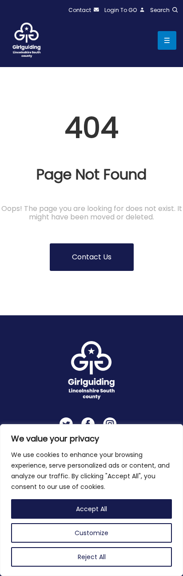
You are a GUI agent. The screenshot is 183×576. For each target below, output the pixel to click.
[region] (91, 500)
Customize (91, 532)
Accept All (91, 508)
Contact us (91, 257)
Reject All (92, 556)
